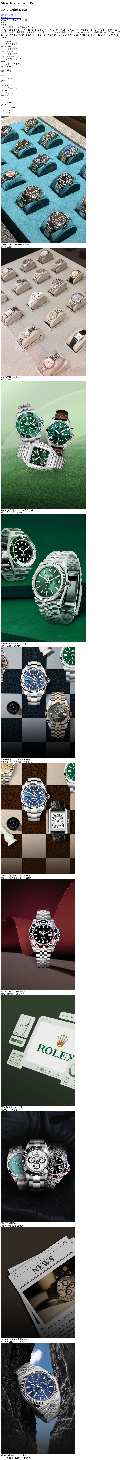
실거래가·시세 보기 (9, 15)
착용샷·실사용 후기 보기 (11, 18)
